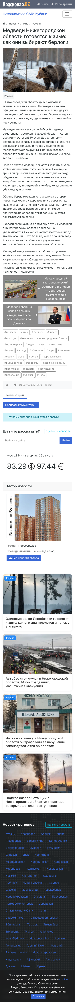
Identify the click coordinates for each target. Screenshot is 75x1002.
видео (31, 344)
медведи (11, 332)
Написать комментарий (20, 405)
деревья (65, 350)
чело (42, 374)
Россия (8, 95)
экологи (29, 368)
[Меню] (67, 14)
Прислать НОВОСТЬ (59, 824)
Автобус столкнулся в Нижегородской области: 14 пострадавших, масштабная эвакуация (37, 682)
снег (22, 356)
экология (27, 338)
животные (56, 344)
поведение (12, 374)
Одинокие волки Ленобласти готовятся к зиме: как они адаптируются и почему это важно (37, 622)
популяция (12, 368)
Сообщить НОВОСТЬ (58, 431)
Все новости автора (25, 558)
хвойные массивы (55, 362)
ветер (34, 356)
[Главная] (4, 23)
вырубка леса (14, 362)
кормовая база (52, 356)
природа (11, 338)
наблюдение (47, 368)
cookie (63, 979)
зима (25, 332)
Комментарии (15, 395)
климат (29, 374)
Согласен (38, 996)
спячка (53, 332)
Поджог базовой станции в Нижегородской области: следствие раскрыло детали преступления (35, 801)
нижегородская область (52, 338)
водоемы (33, 362)
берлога (38, 332)
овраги (10, 356)
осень (9, 350)
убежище (37, 350)
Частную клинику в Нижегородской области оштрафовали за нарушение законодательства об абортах (35, 742)
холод (22, 350)
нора (51, 350)
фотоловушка (14, 344)
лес (42, 344)
